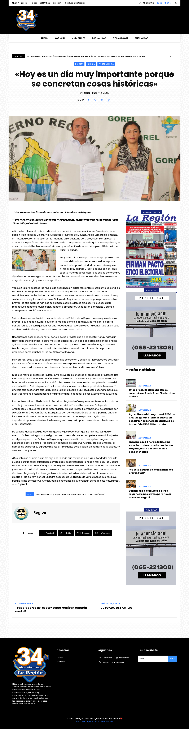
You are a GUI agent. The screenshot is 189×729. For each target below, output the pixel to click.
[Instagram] (116, 658)
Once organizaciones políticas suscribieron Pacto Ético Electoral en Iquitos (152, 393)
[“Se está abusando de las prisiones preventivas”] (131, 463)
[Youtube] (113, 662)
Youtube (120, 662)
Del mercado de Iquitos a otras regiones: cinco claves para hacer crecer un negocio (150, 494)
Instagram (124, 657)
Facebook (107, 657)
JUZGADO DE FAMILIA (116, 607)
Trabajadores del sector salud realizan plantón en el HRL (51, 609)
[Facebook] (88, 100)
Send (172, 658)
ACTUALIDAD (145, 386)
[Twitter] (95, 100)
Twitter (106, 662)
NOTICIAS (79, 64)
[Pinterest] (102, 100)
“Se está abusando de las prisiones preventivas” (52, 56)
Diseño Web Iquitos (84, 721)
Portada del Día (106, 64)
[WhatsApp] (109, 100)
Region (86, 93)
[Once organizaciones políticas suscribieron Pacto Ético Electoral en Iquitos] (131, 383)
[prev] (170, 56)
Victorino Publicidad (104, 721)
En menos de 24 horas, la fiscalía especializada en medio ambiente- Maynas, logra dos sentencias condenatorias (151, 447)
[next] (175, 56)
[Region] (23, 513)
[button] (176, 3)
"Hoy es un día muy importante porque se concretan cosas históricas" (70, 494)
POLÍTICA (91, 64)
